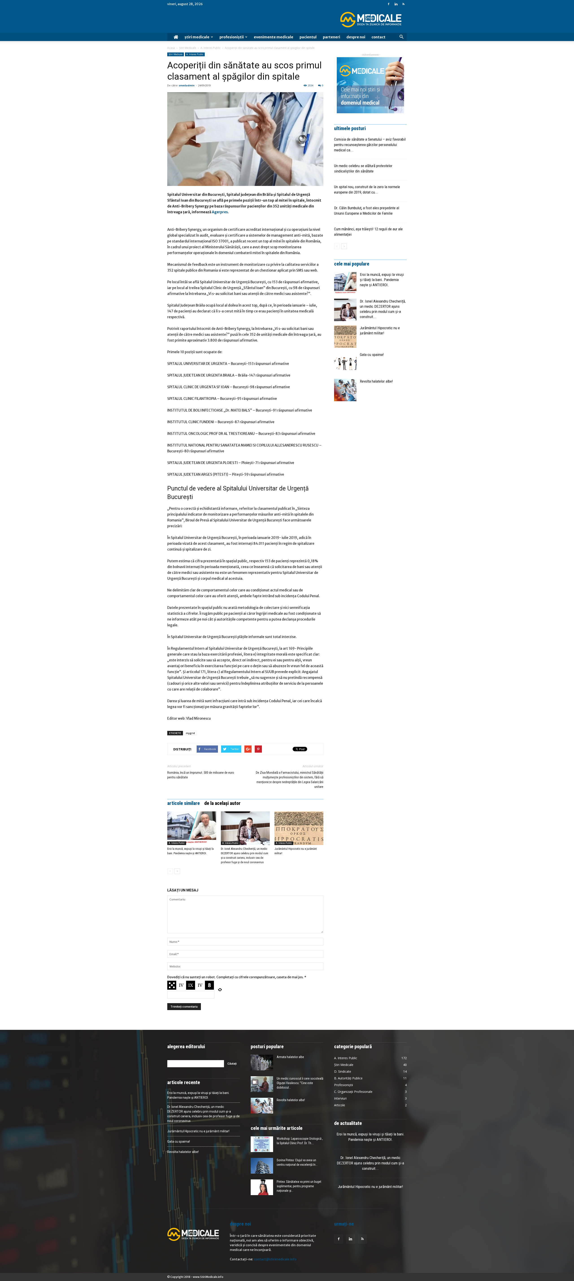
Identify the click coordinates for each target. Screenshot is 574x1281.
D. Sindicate (342, 1071)
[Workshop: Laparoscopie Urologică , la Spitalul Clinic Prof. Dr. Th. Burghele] (262, 1144)
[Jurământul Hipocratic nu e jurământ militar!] (298, 828)
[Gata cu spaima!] (345, 363)
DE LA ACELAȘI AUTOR (222, 803)
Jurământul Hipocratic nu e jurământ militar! (198, 1131)
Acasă (171, 48)
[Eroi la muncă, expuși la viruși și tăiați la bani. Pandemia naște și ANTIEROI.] (191, 828)
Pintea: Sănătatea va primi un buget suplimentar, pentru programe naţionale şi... (299, 1186)
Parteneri (331, 37)
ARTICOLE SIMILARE (183, 803)
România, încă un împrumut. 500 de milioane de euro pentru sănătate (200, 775)
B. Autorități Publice (348, 1078)
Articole (339, 1105)
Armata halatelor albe (290, 1057)
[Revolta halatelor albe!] (345, 390)
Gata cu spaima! (372, 354)
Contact (378, 37)
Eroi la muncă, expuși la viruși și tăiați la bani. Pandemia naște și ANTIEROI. (382, 279)
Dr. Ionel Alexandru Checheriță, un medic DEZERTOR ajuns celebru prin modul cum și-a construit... (370, 1163)
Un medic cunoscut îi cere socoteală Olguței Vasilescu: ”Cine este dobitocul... (300, 1083)
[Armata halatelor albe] (262, 1062)
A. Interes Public (210, 48)
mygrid (190, 733)
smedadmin (187, 85)
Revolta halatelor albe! (376, 381)
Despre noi (355, 37)
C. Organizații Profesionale (353, 1091)
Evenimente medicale (273, 37)
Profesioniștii (232, 37)
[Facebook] (388, 4)
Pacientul (308, 37)
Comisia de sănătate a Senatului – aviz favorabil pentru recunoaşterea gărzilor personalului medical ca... (370, 144)
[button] (401, 37)
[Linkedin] (396, 4)
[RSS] (403, 4)
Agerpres (220, 212)
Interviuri (340, 1098)
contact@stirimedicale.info (275, 1259)
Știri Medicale (197, 37)
